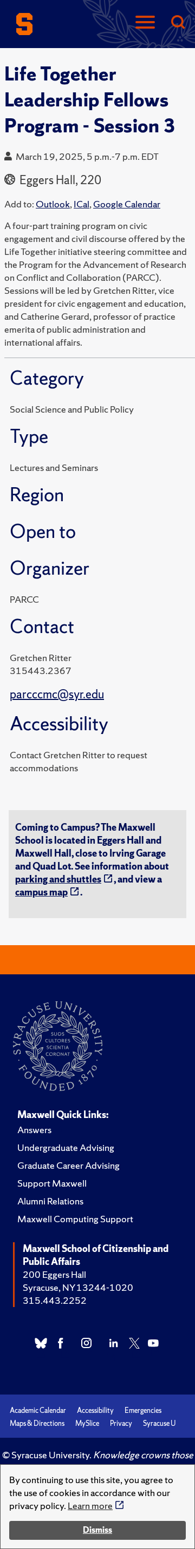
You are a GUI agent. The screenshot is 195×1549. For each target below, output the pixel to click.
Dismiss (97, 1529)
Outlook (53, 204)
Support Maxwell (52, 1183)
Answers (34, 1129)
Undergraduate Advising (65, 1147)
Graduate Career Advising (68, 1165)
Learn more (90, 1505)
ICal (81, 204)
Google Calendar (126, 204)
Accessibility (95, 1410)
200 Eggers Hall (54, 1274)
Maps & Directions (37, 1423)
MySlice (87, 1423)
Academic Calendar (38, 1410)
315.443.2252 (55, 1300)
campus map (41, 892)
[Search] (177, 23)
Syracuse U (159, 1423)
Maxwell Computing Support (75, 1219)
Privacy (121, 1423)
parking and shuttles (58, 879)
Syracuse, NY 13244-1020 (78, 1287)
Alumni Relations (50, 1201)
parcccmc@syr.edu (57, 694)
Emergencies (143, 1410)
